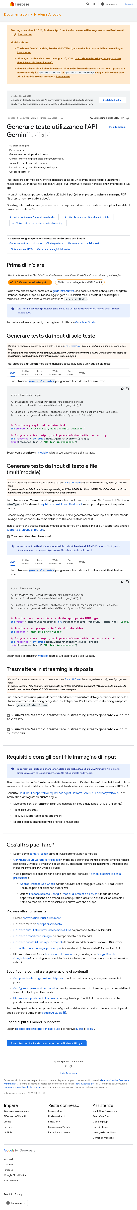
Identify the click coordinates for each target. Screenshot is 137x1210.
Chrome (8, 1164)
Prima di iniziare (72, 345)
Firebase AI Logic (47, 14)
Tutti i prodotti (11, 1180)
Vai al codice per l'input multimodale (86, 217)
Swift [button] (12, 372)
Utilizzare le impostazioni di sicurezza (35, 998)
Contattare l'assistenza (105, 1110)
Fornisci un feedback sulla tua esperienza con (47, 1043)
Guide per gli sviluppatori (17, 1110)
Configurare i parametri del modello (35, 988)
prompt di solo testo (49, 924)
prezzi (90, 1029)
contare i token (38, 854)
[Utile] (122, 117)
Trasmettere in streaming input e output (37, 948)
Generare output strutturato (25, 243)
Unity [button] (82, 372)
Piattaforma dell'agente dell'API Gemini (80, 282)
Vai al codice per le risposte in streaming (37, 223)
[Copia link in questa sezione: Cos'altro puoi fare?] (57, 845)
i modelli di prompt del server (79, 894)
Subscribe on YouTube (59, 1126)
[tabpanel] (68, 413)
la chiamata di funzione (59, 954)
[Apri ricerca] (88, 4)
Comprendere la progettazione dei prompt (39, 978)
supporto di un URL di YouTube (25, 530)
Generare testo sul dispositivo (85, 243)
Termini (8, 1194)
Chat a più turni (54, 243)
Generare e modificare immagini (32, 936)
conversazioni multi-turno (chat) (42, 918)
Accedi (129, 4)
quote (79, 1029)
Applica (37, 884)
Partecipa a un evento (59, 1132)
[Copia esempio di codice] (127, 388)
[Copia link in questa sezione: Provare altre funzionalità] (49, 911)
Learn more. (25, 34)
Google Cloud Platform (16, 1175)
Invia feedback (117, 126)
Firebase (11, 117)
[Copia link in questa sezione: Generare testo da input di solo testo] (98, 336)
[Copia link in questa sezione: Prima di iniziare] (47, 265)
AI (62, 117)
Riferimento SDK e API (15, 1116)
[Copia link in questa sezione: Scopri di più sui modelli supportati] (63, 1022)
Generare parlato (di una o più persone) (37, 942)
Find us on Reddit (57, 1116)
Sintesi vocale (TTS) (22, 249)
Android (8, 1159)
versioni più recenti (94, 308)
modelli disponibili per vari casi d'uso (38, 1029)
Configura (36, 860)
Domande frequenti (103, 1137)
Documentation (16, 14)
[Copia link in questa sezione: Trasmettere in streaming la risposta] (97, 670)
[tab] (12, 373)
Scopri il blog (55, 1110)
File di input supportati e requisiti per (69, 793)
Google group (100, 1121)
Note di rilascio (100, 1126)
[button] (25, 373)
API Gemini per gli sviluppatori (32, 282)
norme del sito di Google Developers (22, 1087)
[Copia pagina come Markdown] (42, 135)
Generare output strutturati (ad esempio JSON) (42, 930)
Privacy (18, 1194)
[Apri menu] (5, 4)
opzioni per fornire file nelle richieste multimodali (66, 550)
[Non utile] (127, 117)
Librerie (8, 1126)
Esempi (8, 1121)
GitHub (8, 1132)
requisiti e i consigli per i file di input (61, 504)
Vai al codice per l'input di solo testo (31, 217)
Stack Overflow (101, 1116)
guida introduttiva (63, 291)
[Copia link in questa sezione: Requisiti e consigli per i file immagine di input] (119, 757)
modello (43, 452)
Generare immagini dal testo (53, 249)
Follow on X (54, 1121)
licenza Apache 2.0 (84, 1083)
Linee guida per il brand (105, 1132)
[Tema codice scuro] (122, 388)
